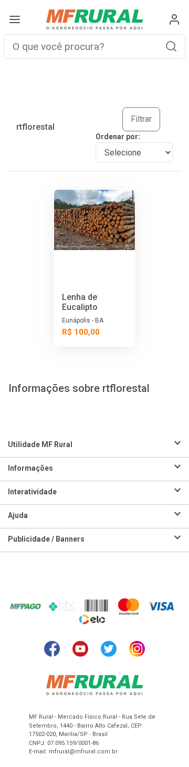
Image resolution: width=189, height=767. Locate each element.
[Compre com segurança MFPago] (25, 606)
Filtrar (141, 119)
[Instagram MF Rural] (137, 649)
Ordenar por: (118, 136)
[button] (171, 46)
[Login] (174, 19)
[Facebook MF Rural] (52, 649)
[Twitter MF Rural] (108, 649)
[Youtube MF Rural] (80, 649)
